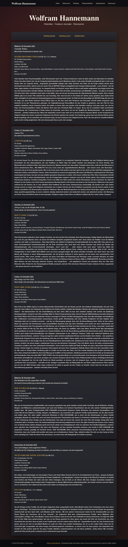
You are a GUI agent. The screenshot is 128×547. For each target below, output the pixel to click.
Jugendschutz (100, 3)
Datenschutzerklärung (53, 543)
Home (58, 3)
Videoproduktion (87, 3)
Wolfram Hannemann (24, 3)
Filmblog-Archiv (64, 36)
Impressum (111, 3)
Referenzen (66, 3)
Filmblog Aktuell (49, 36)
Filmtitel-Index (80, 36)
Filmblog (76, 3)
